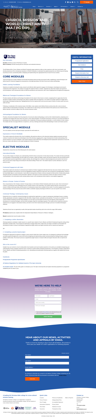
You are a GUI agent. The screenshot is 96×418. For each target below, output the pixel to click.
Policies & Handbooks (57, 397)
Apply (55, 6)
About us (40, 6)
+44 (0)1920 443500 (12, 2)
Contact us (80, 6)
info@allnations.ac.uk (27, 2)
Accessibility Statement (57, 402)
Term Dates (42, 406)
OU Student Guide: (8, 266)
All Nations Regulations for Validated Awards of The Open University (22, 263)
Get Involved (64, 6)
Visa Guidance (82, 65)
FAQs (81, 69)
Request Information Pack (82, 73)
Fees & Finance (43, 400)
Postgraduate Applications (82, 61)
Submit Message (48, 316)
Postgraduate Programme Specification (14, 259)
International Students (45, 404)
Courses (48, 6)
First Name (28, 355)
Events (72, 6)
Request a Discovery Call (81, 77)
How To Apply (43, 402)
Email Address (29, 367)
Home (34, 6)
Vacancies (42, 408)
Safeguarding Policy (57, 400)
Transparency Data (56, 408)
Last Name (28, 360)
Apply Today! (82, 81)
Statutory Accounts (56, 406)
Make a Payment (69, 397)
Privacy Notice (46, 312)
